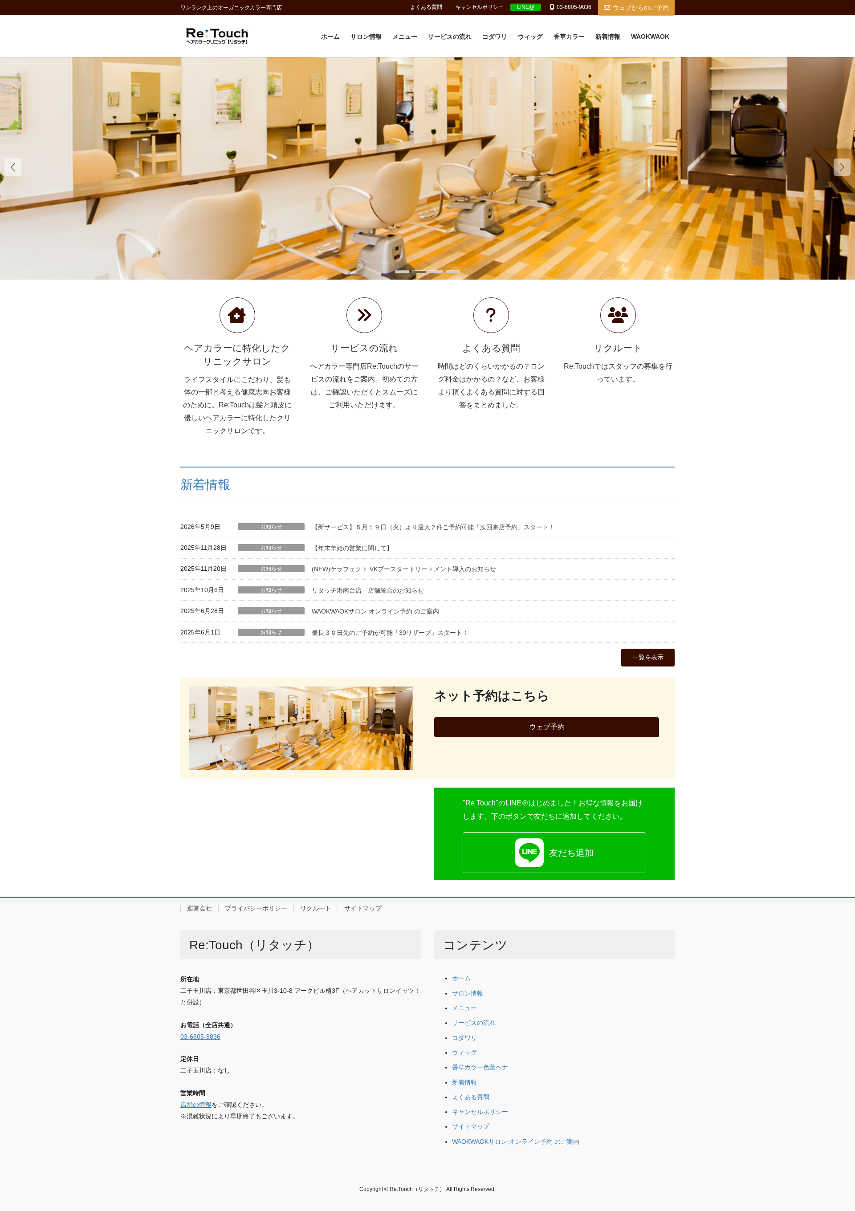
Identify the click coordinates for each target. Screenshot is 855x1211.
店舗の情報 (196, 1104)
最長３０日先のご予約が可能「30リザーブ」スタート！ (390, 632)
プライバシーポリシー (256, 908)
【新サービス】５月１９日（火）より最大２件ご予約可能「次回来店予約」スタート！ (433, 527)
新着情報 (205, 485)
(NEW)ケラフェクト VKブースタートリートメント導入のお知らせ (404, 569)
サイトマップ (363, 908)
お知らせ (271, 527)
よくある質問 (426, 7)
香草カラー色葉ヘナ (480, 1067)
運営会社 (199, 908)
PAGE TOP (827, 1166)
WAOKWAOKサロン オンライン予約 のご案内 (375, 611)
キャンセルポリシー (480, 7)
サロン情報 (467, 993)
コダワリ (464, 1038)
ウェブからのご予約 (641, 7)
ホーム (461, 978)
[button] (842, 166)
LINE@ (525, 7)
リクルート (315, 908)
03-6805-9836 (200, 1036)
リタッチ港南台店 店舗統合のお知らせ (368, 590)
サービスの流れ (474, 1023)
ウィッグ (464, 1052)
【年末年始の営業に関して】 (352, 548)
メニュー (464, 1008)
